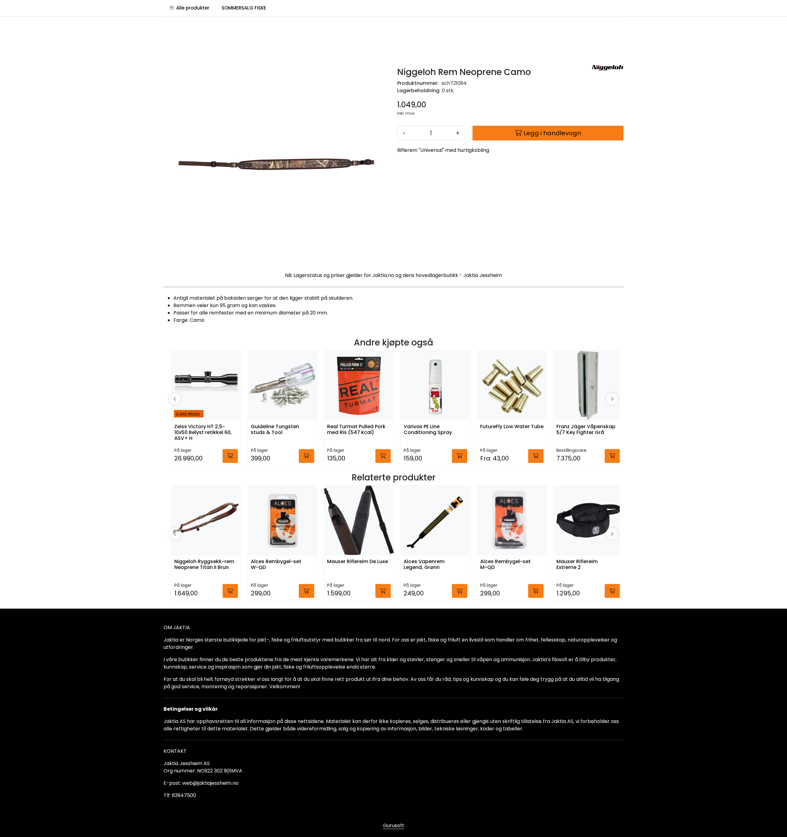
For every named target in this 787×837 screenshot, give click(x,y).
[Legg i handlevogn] (230, 456)
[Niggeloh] (607, 68)
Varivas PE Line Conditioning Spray (428, 430)
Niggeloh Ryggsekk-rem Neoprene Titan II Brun (204, 565)
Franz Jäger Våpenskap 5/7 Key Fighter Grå (585, 430)
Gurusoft (393, 825)
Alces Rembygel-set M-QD (505, 565)
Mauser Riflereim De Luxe (357, 562)
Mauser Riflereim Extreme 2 (577, 565)
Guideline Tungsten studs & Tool (275, 430)
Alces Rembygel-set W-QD (276, 565)
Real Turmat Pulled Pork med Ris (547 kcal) (356, 430)
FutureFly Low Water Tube (512, 427)
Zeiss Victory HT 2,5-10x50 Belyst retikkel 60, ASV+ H (203, 433)
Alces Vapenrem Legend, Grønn (424, 565)
